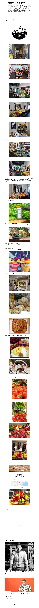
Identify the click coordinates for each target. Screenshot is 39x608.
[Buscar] (33, 3)
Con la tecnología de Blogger (20, 604)
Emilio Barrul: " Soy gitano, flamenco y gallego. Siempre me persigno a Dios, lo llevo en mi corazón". (18, 595)
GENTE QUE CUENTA (17, 3)
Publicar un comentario (12, 575)
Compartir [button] (6, 509)
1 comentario (11, 598)
